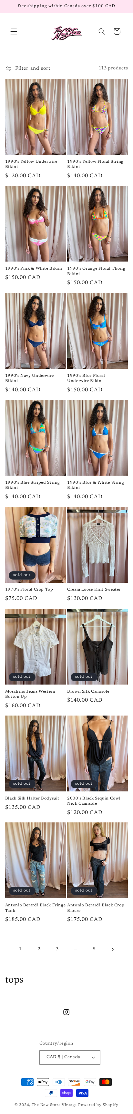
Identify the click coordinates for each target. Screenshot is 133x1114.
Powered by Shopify (98, 1105)
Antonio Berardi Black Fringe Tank (35, 908)
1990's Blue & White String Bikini (95, 485)
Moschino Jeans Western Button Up (30, 694)
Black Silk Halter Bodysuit (32, 798)
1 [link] (20, 949)
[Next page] (112, 949)
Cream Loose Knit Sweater (94, 590)
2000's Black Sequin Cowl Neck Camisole (93, 801)
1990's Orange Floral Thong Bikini (96, 271)
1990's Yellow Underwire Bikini (31, 164)
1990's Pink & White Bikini (33, 269)
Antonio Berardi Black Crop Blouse (95, 908)
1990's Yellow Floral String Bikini (95, 164)
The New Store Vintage (55, 1105)
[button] (13, 31)
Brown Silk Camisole (88, 692)
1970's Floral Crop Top (29, 590)
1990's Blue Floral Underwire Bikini (86, 378)
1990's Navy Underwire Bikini (29, 378)
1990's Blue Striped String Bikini (32, 485)
